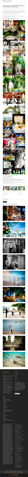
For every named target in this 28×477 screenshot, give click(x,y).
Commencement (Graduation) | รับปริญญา (17, 472)
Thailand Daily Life (5, 415)
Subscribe (5, 201)
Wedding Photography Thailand (18, 467)
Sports (4, 414)
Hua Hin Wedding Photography (18, 437)
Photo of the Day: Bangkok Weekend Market (10, 205)
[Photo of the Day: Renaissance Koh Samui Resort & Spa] (14, 334)
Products (4, 413)
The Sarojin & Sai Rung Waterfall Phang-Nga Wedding (11, 286)
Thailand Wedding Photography (18, 459)
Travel (4, 416)
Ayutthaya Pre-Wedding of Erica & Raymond (10, 335)
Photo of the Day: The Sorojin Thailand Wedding (10, 270)
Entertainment (5, 403)
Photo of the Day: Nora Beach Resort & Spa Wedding (11, 221)
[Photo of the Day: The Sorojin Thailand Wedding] (14, 285)
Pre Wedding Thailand (17, 452)
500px (16, 374)
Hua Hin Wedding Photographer (18, 436)
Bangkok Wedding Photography (18, 428)
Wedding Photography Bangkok (18, 466)
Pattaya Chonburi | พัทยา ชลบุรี (18, 442)
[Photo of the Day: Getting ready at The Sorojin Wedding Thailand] (14, 269)
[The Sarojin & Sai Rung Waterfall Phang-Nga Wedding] (14, 301)
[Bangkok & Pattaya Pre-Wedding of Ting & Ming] (14, 366)
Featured (4, 404)
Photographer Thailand (17, 444)
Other (16, 379)
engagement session (17, 435)
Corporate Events (5, 402)
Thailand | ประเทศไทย (17, 460)
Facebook (14, 175)
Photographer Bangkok (17, 443)
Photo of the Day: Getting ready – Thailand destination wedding (13, 237)
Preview (4, 412)
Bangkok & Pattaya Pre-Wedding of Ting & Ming (10, 351)
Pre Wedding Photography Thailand (18, 451)
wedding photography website (14, 14)
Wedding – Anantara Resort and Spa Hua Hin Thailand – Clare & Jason (21, 191)
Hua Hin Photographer (22, 435)
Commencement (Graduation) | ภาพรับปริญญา (20, 430)
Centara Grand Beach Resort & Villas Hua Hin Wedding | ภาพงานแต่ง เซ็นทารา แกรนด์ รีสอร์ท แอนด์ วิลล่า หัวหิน (6, 191)
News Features (5, 406)
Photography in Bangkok (17, 445)
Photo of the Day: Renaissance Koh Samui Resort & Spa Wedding (13, 302)
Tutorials (4, 417)
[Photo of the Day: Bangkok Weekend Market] (14, 220)
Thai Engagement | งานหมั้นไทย (18, 453)
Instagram (4, 405)
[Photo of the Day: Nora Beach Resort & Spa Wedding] (14, 236)
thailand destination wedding (18, 454)
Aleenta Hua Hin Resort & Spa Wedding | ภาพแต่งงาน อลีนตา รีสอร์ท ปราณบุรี (13, 191)
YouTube (16, 375)
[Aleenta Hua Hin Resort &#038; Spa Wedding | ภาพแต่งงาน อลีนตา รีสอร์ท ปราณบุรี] (13, 188)
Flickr (18, 175)
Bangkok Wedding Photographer (18, 427)
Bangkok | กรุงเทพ (17, 429)
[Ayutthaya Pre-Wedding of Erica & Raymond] (14, 350)
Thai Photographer (17, 461)
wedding (21, 461)
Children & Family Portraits (6, 399)
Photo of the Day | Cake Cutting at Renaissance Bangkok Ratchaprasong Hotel (7, 383)
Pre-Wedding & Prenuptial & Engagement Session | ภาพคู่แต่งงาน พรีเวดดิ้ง (19, 448)
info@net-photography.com (6, 372)
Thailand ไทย (21, 460)
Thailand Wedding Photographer (18, 458)
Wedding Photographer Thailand (18, 465)
